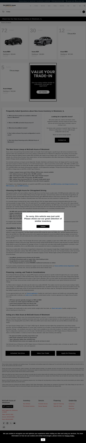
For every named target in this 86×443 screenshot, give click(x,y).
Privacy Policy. (69, 436)
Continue (43, 226)
